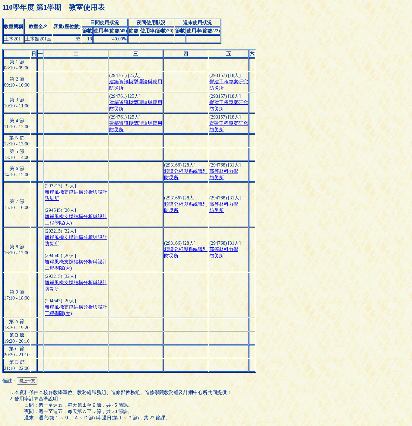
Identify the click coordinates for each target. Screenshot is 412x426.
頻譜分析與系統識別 (186, 171)
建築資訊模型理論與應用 (135, 81)
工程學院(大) (58, 222)
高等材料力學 (223, 171)
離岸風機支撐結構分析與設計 (76, 192)
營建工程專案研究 (228, 81)
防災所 (116, 88)
